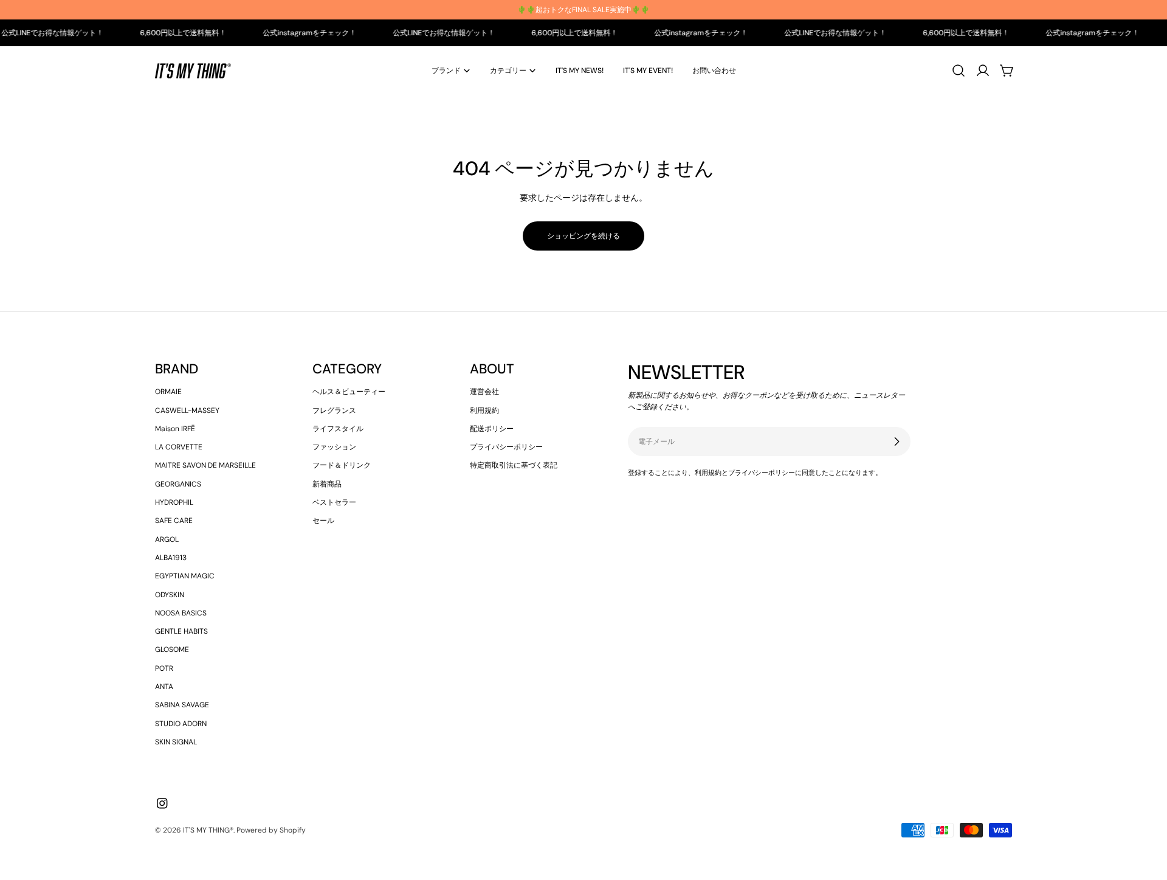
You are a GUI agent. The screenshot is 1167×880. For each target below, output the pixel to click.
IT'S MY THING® (208, 830)
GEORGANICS (178, 484)
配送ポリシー (492, 429)
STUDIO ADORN (181, 724)
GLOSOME (172, 649)
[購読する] (896, 441)
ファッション (334, 447)
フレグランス (334, 410)
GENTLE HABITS (181, 631)
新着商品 (327, 484)
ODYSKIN (169, 595)
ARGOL (167, 539)
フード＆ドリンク (341, 465)
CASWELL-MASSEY (187, 410)
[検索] (958, 70)
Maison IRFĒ (175, 429)
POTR (164, 668)
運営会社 (484, 392)
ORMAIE (168, 392)
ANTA (164, 686)
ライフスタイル (337, 429)
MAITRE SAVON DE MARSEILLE (205, 465)
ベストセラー (334, 502)
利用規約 (484, 410)
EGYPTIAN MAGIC (185, 576)
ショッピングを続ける (583, 236)
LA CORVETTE (178, 447)
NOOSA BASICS (181, 613)
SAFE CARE (174, 520)
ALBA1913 (171, 558)
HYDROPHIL (174, 502)
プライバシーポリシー (506, 447)
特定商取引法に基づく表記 (513, 465)
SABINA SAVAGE (182, 705)
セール (323, 520)
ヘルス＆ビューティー (348, 392)
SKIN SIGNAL (176, 742)
